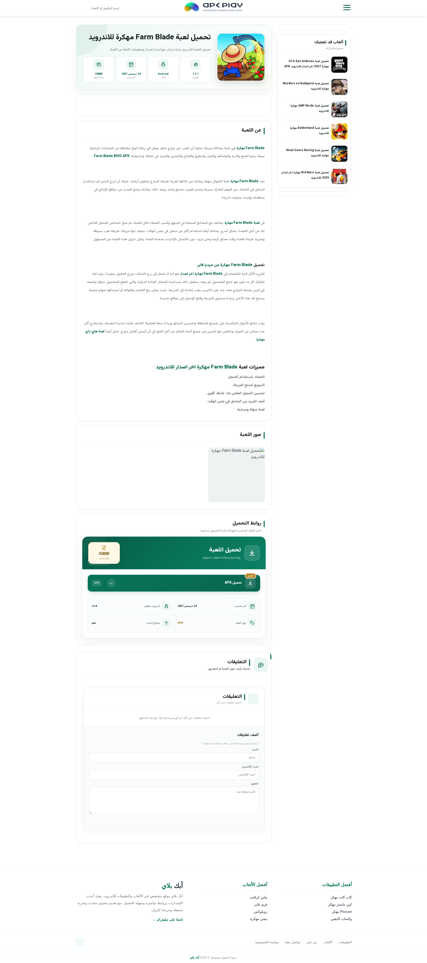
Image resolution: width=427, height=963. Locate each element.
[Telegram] (80, 942)
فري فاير (260, 904)
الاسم (255, 750)
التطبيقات (345, 942)
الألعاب (327, 942)
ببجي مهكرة (258, 919)
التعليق (254, 784)
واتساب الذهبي (341, 919)
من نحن (311, 942)
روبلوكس (260, 912)
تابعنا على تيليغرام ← (167, 919)
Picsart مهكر (342, 912)
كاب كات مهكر (341, 897)
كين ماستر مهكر (340, 904)
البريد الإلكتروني (250, 767)
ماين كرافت (258, 897)
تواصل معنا (292, 942)
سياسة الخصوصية (267, 942)
